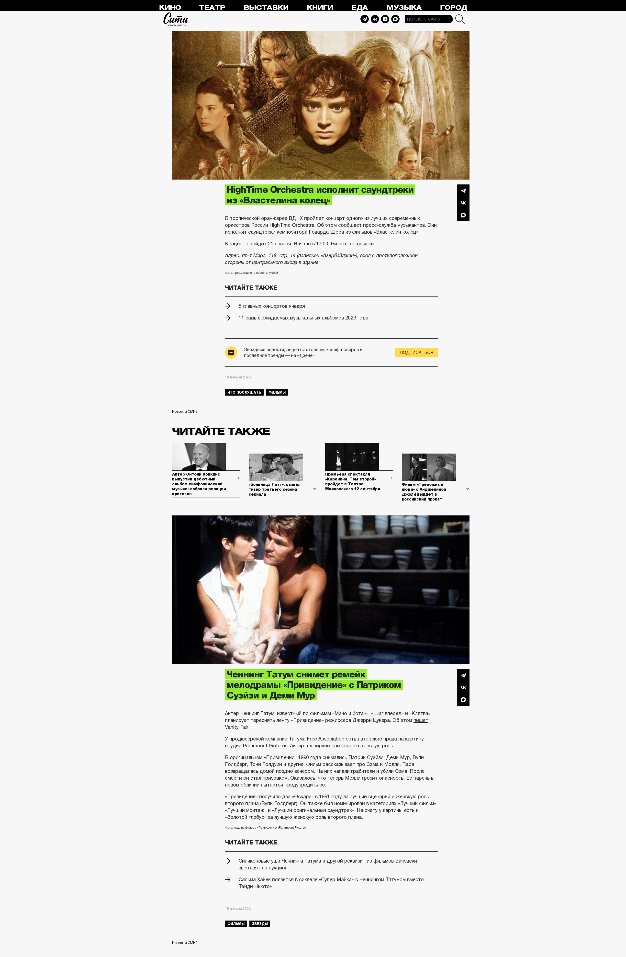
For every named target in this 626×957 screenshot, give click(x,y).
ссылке (365, 243)
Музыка (404, 7)
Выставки (266, 7)
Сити (176, 19)
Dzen (385, 19)
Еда (359, 7)
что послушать (244, 392)
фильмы (277, 392)
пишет (421, 720)
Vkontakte (375, 19)
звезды (260, 924)
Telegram (364, 19)
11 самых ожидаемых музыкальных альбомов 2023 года (303, 317)
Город (453, 7)
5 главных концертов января (272, 306)
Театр (212, 7)
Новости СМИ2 (185, 411)
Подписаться (416, 352)
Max (395, 19)
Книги (320, 7)
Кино (170, 7)
